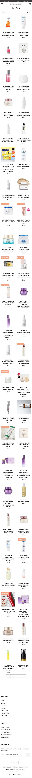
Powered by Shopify (15, 774)
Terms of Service (6, 734)
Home (2, 700)
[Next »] (24, 676)
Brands (3, 703)
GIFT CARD (4, 715)
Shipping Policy (5, 730)
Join (27, 754)
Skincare (3, 705)
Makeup (3, 708)
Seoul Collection (9, 767)
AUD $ (14, 762)
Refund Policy (5, 727)
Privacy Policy (5, 732)
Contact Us (5, 737)
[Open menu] (3, 4)
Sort (3, 12)
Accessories (5, 713)
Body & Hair (4, 710)
